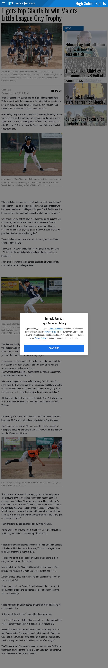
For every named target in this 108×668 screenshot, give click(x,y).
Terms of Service (56, 329)
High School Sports (91, 3)
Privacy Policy (50, 332)
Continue (54, 348)
